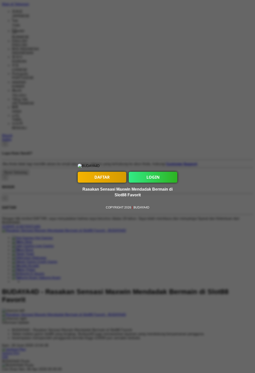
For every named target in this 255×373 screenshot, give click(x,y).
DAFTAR (102, 177)
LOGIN (153, 177)
